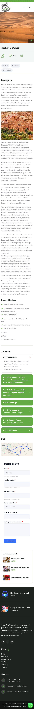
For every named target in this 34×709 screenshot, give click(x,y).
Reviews (16, 65)
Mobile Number (10, 480)
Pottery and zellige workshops (17, 558)
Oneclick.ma (26, 706)
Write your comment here (13, 522)
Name (6, 469)
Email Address (9, 491)
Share (6, 65)
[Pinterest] (12, 642)
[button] (31, 27)
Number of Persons (10, 512)
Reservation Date (10, 503)
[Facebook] (3, 642)
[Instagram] (7, 642)
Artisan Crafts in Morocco (20, 578)
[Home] (6, 7)
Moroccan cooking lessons (20, 567)
